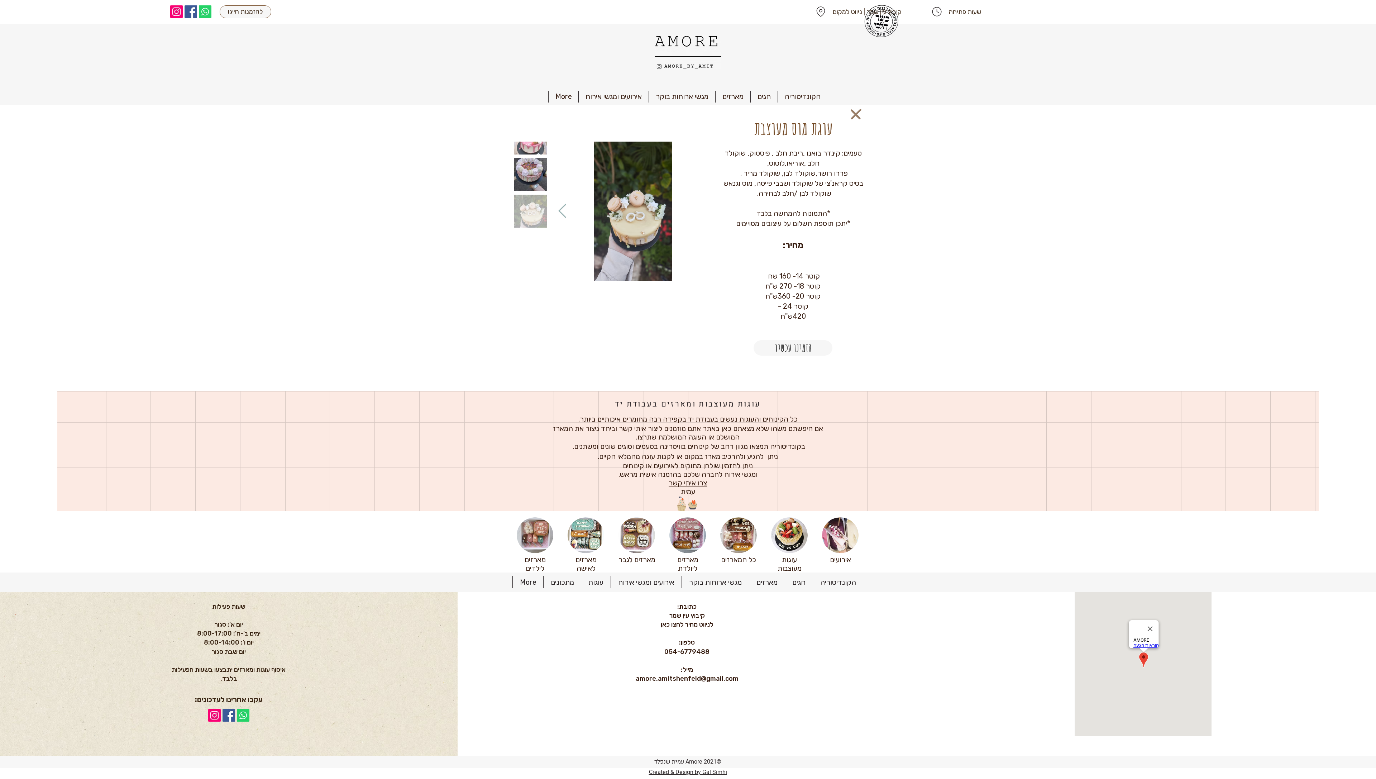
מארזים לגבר (636, 559)
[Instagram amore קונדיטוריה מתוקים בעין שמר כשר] (176, 11)
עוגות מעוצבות (790, 564)
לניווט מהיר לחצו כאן (687, 624)
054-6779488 (687, 652)
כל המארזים (738, 559)
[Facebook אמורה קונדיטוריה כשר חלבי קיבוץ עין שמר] (191, 11)
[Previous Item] (562, 211)
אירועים (840, 559)
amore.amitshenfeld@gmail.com (687, 679)
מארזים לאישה (586, 564)
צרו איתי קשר (688, 483)
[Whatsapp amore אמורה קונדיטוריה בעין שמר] (205, 11)
